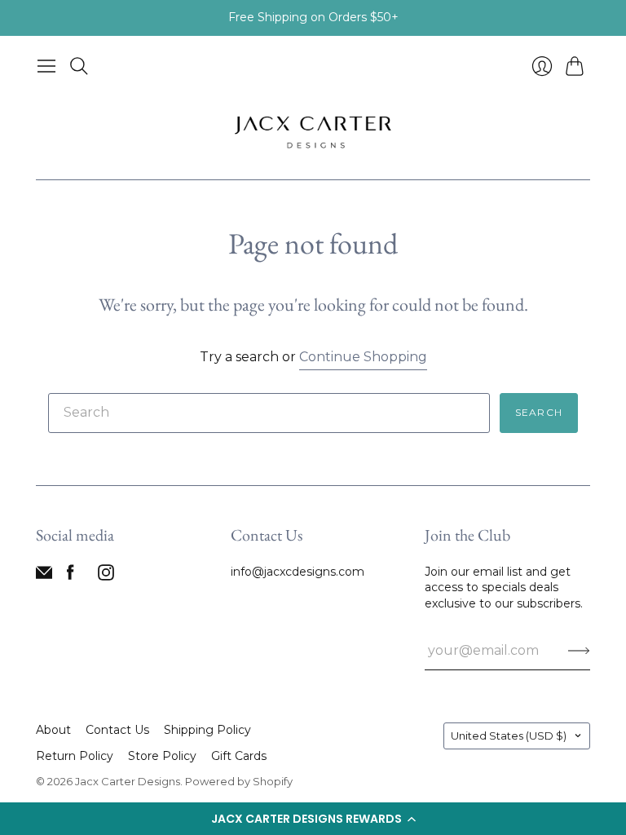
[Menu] (46, 66)
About (53, 729)
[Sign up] (579, 650)
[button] (313, 818)
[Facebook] (70, 576)
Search (538, 412)
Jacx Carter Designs (127, 781)
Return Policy (74, 756)
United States (508, 735)
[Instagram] (106, 576)
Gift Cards (239, 756)
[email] (44, 576)
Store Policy (162, 756)
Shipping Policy (207, 729)
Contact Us (117, 729)
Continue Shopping (363, 356)
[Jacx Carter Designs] (313, 131)
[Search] (79, 66)
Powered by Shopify (239, 781)
